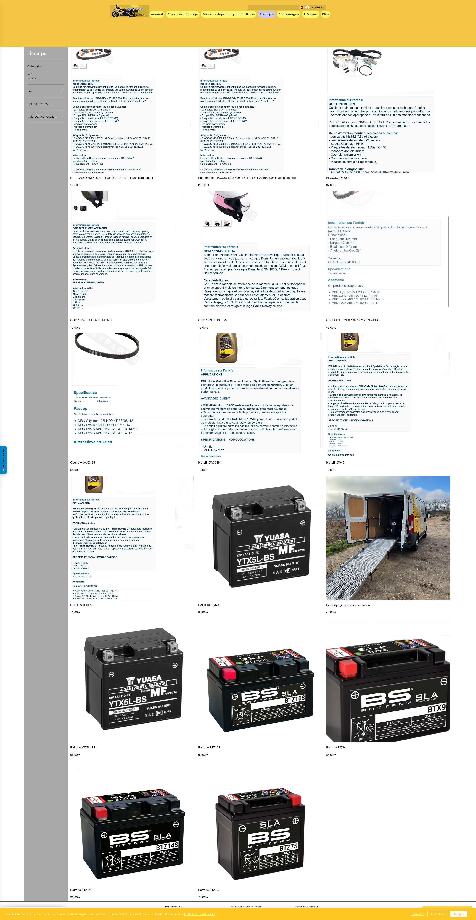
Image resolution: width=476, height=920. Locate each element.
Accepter (459, 914)
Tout (29, 73)
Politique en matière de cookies (246, 906)
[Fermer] (471, 914)
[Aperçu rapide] (132, 111)
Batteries (32, 78)
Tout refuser (438, 914)
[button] (302, 7)
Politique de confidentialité (199, 914)
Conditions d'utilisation (307, 906)
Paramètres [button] (417, 914)
